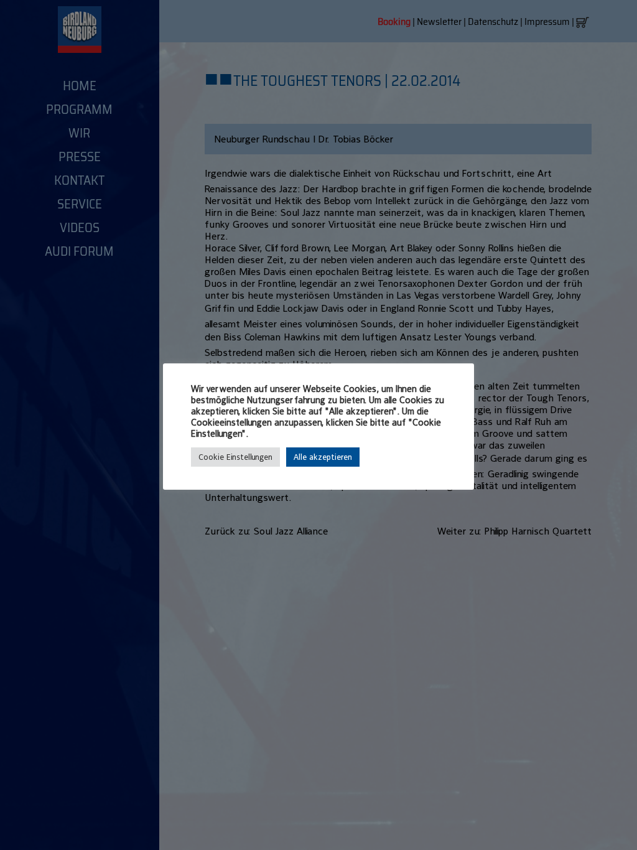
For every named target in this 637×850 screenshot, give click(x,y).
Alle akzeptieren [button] (323, 457)
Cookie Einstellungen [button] (235, 457)
